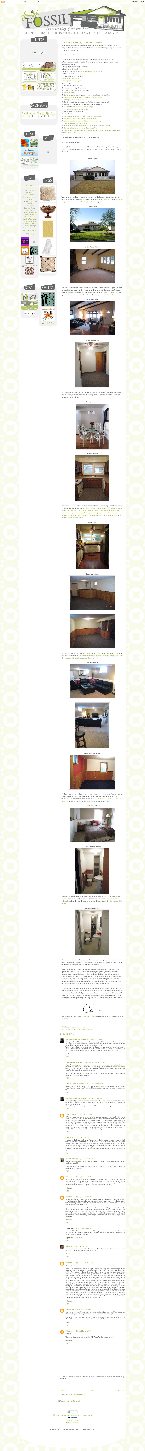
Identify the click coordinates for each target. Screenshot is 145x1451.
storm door (107, 199)
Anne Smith (69, 1114)
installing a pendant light (69, 515)
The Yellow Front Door (29, 201)
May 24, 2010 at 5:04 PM (83, 1309)
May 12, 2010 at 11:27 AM (83, 1114)
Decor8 (29, 203)
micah (67, 1246)
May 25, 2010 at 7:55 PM (83, 1331)
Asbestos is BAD (69, 92)
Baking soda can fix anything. (73, 81)
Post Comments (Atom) (77, 1394)
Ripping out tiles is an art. (71, 78)
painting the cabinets (111, 515)
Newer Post (64, 1390)
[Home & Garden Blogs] (72, 1418)
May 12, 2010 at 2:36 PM (83, 1197)
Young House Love (29, 221)
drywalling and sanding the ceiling (86, 513)
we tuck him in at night (85, 107)
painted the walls (113, 295)
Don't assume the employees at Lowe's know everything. (82, 121)
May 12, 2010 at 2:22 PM (83, 1177)
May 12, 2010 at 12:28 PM (84, 1159)
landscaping (83, 202)
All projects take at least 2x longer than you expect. (81, 118)
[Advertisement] (86, 1384)
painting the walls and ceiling (107, 513)
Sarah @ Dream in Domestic (75, 1084)
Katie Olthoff (69, 1309)
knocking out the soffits (85, 510)
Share (64, 1026)
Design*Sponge (29, 210)
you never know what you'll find (91, 71)
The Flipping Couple (29, 230)
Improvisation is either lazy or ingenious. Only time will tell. (83, 97)
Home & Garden (72, 1420)
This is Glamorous (30, 206)
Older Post (121, 1390)
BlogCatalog (72, 1422)
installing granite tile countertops (72, 517)
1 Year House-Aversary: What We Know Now (82, 42)
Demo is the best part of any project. (76, 123)
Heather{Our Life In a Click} (75, 1039)
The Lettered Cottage (29, 212)
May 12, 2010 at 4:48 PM (83, 1228)
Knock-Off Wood (29, 195)
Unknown (68, 1177)
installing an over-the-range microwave (90, 515)
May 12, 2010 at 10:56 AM (94, 1084)
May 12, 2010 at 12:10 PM (80, 1137)
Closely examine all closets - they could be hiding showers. (83, 116)
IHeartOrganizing (29, 190)
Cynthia (68, 1137)
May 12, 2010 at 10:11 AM (94, 1039)
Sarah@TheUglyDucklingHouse (76, 1062)
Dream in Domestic (29, 228)
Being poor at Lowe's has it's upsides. (76, 109)
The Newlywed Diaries (29, 223)
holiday (82, 1029)
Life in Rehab (70, 1159)
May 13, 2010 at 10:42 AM (84, 1263)
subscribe (86, 1016)
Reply (67, 1056)
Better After (29, 192)
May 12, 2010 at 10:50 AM (96, 1062)
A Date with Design (29, 226)
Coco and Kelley (29, 208)
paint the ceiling (119, 1067)
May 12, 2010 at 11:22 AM (94, 1098)
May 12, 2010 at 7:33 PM (78, 1246)
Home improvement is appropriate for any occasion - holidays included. (87, 125)
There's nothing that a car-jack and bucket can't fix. (81, 128)
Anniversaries (73, 1029)
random (89, 1029)
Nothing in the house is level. (73, 100)
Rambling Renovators (30, 219)
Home (93, 1390)
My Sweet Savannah (29, 217)
